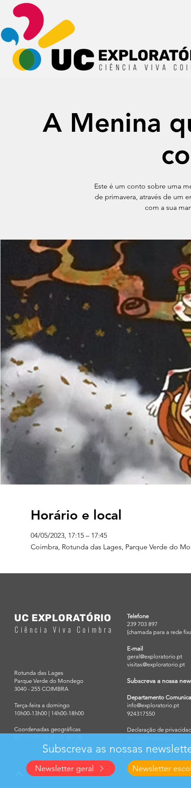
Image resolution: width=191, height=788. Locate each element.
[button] (70, 768)
